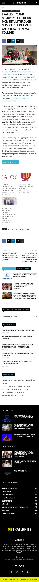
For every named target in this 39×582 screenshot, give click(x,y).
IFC (9, 229)
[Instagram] (17, 572)
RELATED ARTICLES (8, 269)
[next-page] (6, 303)
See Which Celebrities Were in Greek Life (15, 389)
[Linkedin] (13, 41)
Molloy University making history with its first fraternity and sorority (17, 363)
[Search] (36, 2)
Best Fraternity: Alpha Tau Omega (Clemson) (16, 386)
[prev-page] (3, 303)
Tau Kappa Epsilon (24, 229)
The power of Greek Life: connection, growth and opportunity (17, 354)
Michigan (14, 229)
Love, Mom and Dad (21, 471)
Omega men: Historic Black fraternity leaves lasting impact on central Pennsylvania (24, 454)
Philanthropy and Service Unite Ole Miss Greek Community (23, 286)
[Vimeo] (28, 572)
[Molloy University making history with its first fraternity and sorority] (7, 427)
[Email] (18, 41)
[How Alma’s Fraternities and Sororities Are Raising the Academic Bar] (9, 177)
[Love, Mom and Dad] (7, 473)
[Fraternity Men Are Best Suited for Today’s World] (7, 276)
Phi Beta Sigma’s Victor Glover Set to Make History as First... (25, 435)
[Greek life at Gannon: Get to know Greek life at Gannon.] (25, 177)
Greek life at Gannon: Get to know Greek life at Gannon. (25, 186)
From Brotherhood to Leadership (13, 392)
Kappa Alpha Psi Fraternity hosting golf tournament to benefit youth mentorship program (29, 257)
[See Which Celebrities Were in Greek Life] (7, 463)
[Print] (22, 41)
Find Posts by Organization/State (16, 309)
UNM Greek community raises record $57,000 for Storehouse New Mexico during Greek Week (24, 296)
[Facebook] (4, 41)
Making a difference (14, 10)
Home (4, 7)
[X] (9, 41)
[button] (3, 2)
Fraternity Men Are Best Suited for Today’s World (18, 330)
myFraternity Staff (9, 36)
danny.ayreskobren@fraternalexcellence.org (19, 559)
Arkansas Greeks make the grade (12, 395)
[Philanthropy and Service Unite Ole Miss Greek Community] (7, 286)
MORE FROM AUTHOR (23, 269)
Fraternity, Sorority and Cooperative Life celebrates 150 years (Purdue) (10, 256)
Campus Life (5, 10)
